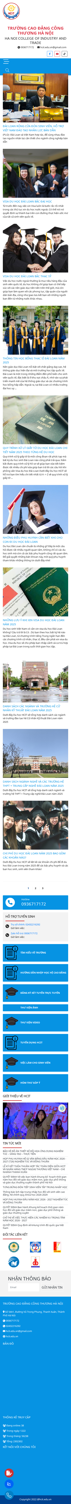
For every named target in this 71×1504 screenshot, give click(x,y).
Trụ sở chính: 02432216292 (25, 924)
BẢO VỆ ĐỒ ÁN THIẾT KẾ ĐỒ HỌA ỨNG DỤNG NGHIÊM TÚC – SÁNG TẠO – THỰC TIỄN (33, 1153)
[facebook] (50, 54)
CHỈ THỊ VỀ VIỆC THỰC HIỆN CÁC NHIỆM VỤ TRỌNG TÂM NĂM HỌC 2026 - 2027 (34, 1219)
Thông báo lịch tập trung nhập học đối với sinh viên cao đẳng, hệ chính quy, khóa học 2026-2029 (34, 1193)
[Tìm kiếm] (7, 70)
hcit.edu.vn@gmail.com (53, 47)
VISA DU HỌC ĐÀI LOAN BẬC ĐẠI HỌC (27, 201)
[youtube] (57, 54)
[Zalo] (16, 1484)
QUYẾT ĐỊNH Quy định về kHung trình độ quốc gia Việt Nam (33, 1227)
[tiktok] (64, 54)
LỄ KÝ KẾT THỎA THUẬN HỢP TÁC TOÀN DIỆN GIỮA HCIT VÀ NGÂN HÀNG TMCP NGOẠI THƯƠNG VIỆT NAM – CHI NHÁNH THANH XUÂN (34, 1169)
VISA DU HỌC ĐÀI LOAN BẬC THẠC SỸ (27, 276)
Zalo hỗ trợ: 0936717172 (24, 933)
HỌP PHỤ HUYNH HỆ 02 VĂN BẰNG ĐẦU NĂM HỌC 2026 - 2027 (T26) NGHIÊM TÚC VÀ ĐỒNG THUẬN (34, 1160)
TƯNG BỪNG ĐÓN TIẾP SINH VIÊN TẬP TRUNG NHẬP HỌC (35, 1187)
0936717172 (27, 47)
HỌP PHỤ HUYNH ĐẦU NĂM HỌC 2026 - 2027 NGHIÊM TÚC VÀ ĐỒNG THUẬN (35, 1201)
